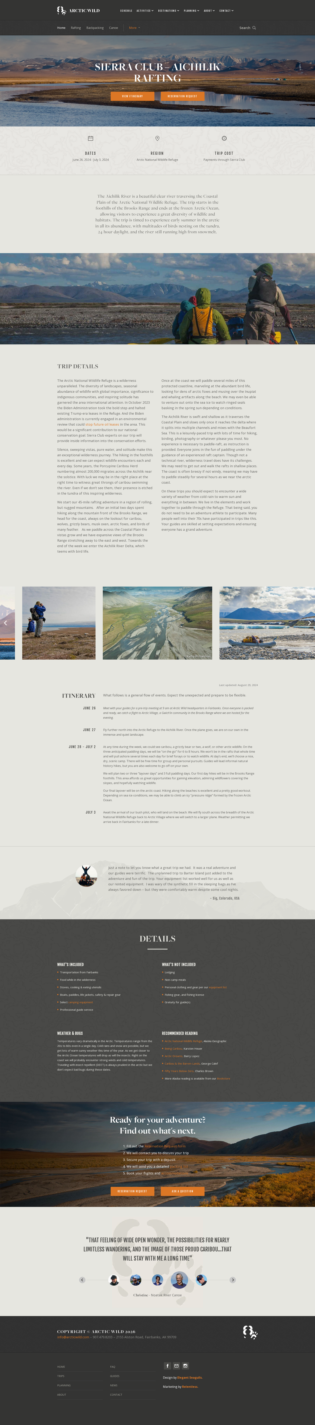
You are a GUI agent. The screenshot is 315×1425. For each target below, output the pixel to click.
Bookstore (223, 1078)
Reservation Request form (165, 1146)
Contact (225, 10)
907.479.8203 (102, 1337)
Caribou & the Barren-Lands (182, 1063)
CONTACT (116, 1394)
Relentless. (190, 1387)
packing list (179, 1166)
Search (245, 28)
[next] (309, 623)
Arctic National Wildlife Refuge (183, 1041)
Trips (60, 1376)
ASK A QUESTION (182, 1191)
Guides (114, 1376)
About (208, 10)
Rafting (76, 28)
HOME (61, 1366)
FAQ (112, 1366)
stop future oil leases (102, 424)
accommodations (174, 1173)
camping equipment (80, 1002)
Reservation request (182, 96)
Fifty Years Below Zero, (179, 1071)
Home (61, 28)
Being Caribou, (174, 1048)
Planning (190, 10)
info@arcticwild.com (73, 1337)
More (133, 28)
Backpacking (95, 28)
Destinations (167, 10)
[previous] (6, 623)
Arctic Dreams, (174, 1056)
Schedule (126, 10)
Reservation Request (132, 1191)
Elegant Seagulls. (190, 1378)
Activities (144, 10)
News (113, 1385)
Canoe (113, 28)
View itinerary (132, 96)
